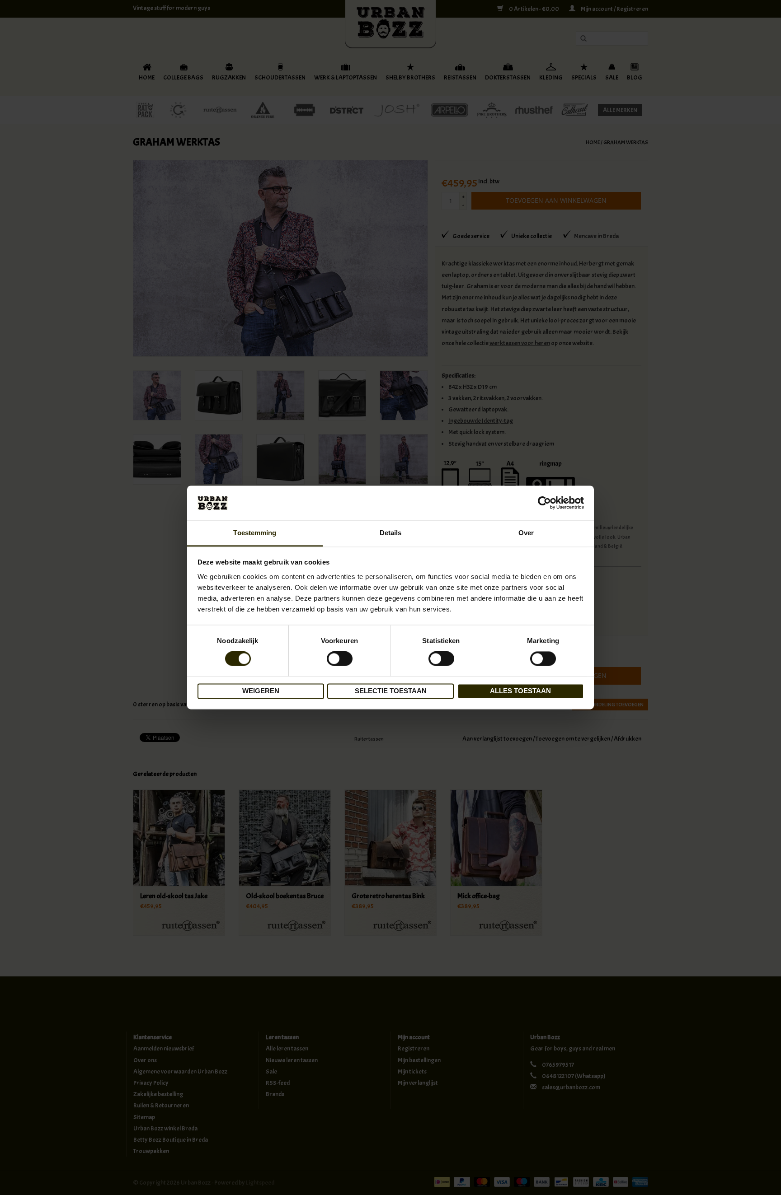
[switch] (340, 659)
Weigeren (260, 691)
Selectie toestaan (391, 691)
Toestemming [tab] (254, 533)
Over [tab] (526, 533)
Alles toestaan (520, 691)
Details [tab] (391, 533)
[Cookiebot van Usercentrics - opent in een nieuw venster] (544, 503)
